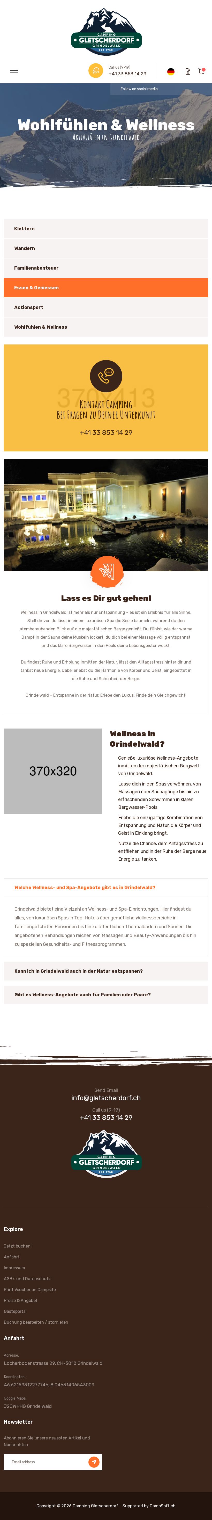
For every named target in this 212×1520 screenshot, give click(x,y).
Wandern (24, 248)
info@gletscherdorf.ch (106, 1098)
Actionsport (28, 307)
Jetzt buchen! (18, 1246)
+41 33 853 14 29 (127, 74)
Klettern (24, 229)
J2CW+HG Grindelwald (28, 1406)
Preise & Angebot (20, 1300)
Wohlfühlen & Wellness (40, 327)
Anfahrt (12, 1257)
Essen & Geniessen (36, 288)
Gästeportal (15, 1311)
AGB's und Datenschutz (27, 1278)
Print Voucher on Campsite (30, 1289)
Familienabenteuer (36, 268)
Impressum (14, 1267)
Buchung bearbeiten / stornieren (36, 1322)
